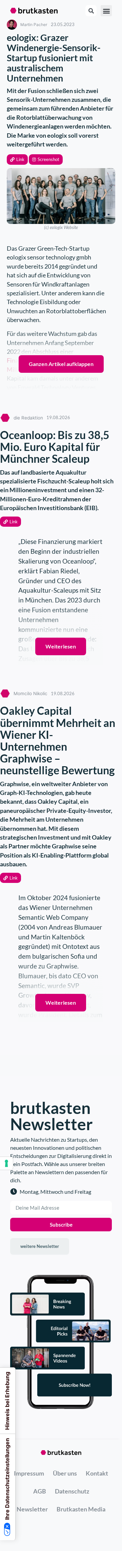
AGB (39, 1491)
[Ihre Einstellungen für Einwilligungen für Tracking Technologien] (6, 1163)
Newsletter (32, 1509)
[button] (17, 159)
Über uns (65, 1473)
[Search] (91, 10)
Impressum (29, 1473)
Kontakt (97, 1473)
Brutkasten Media (81, 1509)
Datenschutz (72, 1491)
